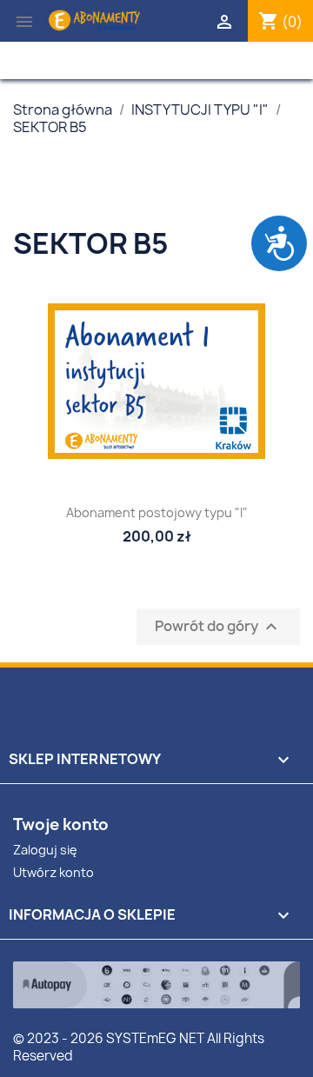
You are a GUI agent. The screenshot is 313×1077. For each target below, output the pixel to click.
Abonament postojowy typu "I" (157, 512)
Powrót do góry (218, 627)
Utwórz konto (53, 872)
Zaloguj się (45, 849)
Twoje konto (61, 824)
